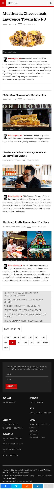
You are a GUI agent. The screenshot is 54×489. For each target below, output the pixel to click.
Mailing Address (9, 402)
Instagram (34, 437)
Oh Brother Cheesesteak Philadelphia (24, 95)
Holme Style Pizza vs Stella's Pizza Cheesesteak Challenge (21, 294)
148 (43, 337)
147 (36, 337)
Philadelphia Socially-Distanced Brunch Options (23, 300)
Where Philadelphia (10, 455)
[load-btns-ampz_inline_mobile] (48, 486)
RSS (43, 437)
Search (40, 402)
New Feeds (18, 428)
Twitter (44, 424)
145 (23, 337)
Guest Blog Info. (9, 424)
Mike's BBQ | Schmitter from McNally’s (22, 306)
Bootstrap (6, 476)
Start (7, 337)
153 (32, 342)
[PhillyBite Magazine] (13, 3)
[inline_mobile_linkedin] (38, 486)
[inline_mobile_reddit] (27, 486)
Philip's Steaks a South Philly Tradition (23, 321)
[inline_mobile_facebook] (6, 486)
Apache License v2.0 (10, 478)
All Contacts (35, 413)
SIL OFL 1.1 (31, 481)
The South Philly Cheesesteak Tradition (26, 221)
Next (45, 342)
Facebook (33, 424)
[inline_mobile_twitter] (16, 486)
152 (25, 342)
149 (5, 342)
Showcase (7, 428)
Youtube (33, 434)
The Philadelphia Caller (12, 450)
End (6, 348)
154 (38, 342)
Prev (16, 337)
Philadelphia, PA (14, 59)
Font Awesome (8, 481)
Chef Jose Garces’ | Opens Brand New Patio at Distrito (25, 315)
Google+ (33, 428)
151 (18, 342)
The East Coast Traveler (12, 438)
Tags (31, 402)
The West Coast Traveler (13, 444)
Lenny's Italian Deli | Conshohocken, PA (22, 310)
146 (30, 337)
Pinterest (33, 431)
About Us (47, 413)
